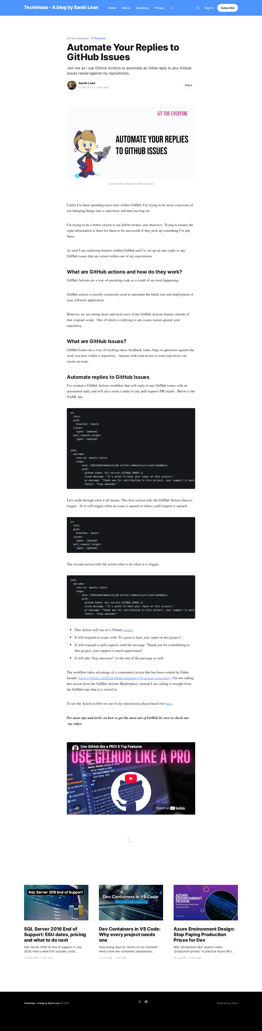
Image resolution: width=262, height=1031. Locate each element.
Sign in (209, 8)
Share (188, 85)
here (169, 703)
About (126, 8)
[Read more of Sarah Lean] (72, 85)
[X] (139, 1001)
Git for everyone (78, 38)
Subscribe (227, 8)
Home (112, 8)
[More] (171, 8)
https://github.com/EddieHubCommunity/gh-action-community (125, 677)
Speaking (142, 8)
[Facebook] (146, 1001)
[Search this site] (198, 8)
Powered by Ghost (227, 1003)
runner (128, 629)
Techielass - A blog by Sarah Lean (61, 7)
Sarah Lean (87, 83)
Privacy (159, 8)
